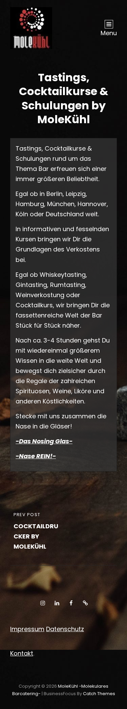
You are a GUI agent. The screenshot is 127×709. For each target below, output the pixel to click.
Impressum (27, 629)
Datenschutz (65, 629)
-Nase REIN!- (36, 456)
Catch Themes (99, 693)
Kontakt (21, 653)
